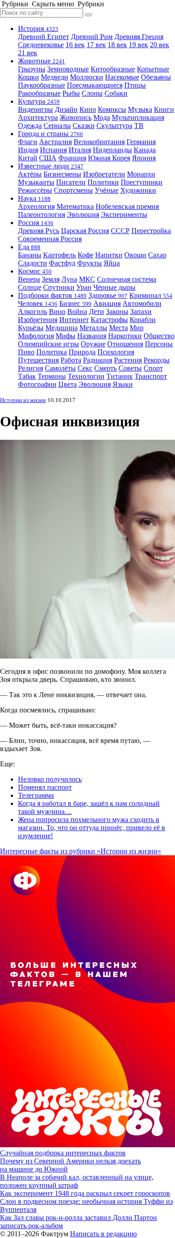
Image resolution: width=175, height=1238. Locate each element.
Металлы (93, 328)
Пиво (26, 352)
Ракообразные (39, 93)
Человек (37, 303)
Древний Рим (92, 36)
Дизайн (66, 109)
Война (77, 311)
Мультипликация (138, 117)
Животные (41, 61)
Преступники (141, 182)
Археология (36, 206)
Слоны (92, 93)
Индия (28, 150)
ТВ (139, 125)
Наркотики (125, 336)
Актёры (30, 174)
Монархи (141, 174)
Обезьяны (156, 77)
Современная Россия (50, 239)
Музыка (140, 109)
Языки (123, 384)
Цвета (67, 384)
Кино (87, 109)
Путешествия (38, 360)
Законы (117, 311)
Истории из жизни (23, 400)
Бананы (29, 255)
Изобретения (37, 319)
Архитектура (38, 117)
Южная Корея (109, 158)
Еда (29, 247)
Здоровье (107, 295)
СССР (120, 230)
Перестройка (151, 230)
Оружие (93, 344)
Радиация (97, 360)
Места (118, 328)
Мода (101, 117)
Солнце (29, 287)
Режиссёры (35, 190)
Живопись (76, 117)
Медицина (61, 328)
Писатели (71, 182)
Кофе (85, 255)
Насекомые (122, 77)
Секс (85, 368)
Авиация (107, 303)
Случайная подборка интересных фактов (63, 1153)
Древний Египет (43, 36)
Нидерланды (112, 150)
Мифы (65, 336)
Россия (35, 222)
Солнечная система (126, 279)
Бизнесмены (62, 174)
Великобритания (99, 142)
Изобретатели (104, 174)
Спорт (153, 368)
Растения (128, 360)
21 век (27, 53)
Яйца (112, 263)
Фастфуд (62, 263)
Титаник (119, 376)
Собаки (116, 93)
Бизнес (75, 303)
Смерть (105, 368)
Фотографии (37, 384)
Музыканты (36, 182)
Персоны (159, 344)
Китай (27, 158)
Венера (29, 279)
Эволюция (83, 214)
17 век (96, 45)
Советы (130, 368)
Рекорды (157, 360)
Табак (27, 376)
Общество (159, 336)
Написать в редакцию (103, 1234)
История (38, 28)
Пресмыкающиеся (94, 85)
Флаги (27, 142)
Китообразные (113, 69)
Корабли (143, 319)
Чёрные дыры (114, 287)
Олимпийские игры (48, 344)
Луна (69, 279)
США (48, 158)
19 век (138, 45)
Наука (34, 198)
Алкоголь (32, 311)
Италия (80, 150)
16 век (75, 45)
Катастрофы (109, 319)
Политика (51, 352)
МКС (87, 279)
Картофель (59, 255)
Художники (138, 190)
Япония (144, 158)
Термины (52, 376)
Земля (51, 279)
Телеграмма (36, 795)
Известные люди (50, 166)
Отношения (125, 344)
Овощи (135, 255)
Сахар (157, 255)
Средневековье (41, 45)
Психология (115, 352)
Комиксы (112, 109)
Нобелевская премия (127, 206)
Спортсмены (73, 190)
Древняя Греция (138, 36)
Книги (164, 109)
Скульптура (114, 125)
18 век (117, 45)
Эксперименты (124, 214)
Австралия (55, 142)
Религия (30, 368)
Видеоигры (35, 109)
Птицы (135, 85)
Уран (84, 287)
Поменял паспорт (45, 787)
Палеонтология (41, 214)
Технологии (86, 376)
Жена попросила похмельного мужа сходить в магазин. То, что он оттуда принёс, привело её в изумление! (91, 828)
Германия (141, 142)
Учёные (106, 190)
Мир (137, 328)
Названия (91, 336)
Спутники (58, 287)
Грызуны (31, 69)
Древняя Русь (38, 230)
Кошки (28, 77)
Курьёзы (31, 328)
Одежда (30, 125)
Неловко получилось (50, 779)
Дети (96, 311)
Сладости (32, 263)
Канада (145, 150)
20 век (159, 45)
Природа (82, 352)
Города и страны (50, 133)
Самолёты (60, 368)
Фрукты (89, 263)
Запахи (141, 311)
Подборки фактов (52, 295)
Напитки (108, 255)
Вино (57, 311)
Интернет (74, 319)
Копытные (153, 69)
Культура (39, 101)
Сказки (84, 125)
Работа (71, 360)
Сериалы (57, 125)
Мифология (36, 336)
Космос (35, 271)
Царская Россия (85, 230)
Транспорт (151, 376)
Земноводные (68, 69)
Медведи (54, 77)
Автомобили (142, 303)
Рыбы (71, 93)
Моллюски (86, 77)
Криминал (150, 295)
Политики (103, 182)
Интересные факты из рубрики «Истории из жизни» (80, 851)
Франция (72, 158)
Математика (75, 206)
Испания (53, 150)
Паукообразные (41, 85)
